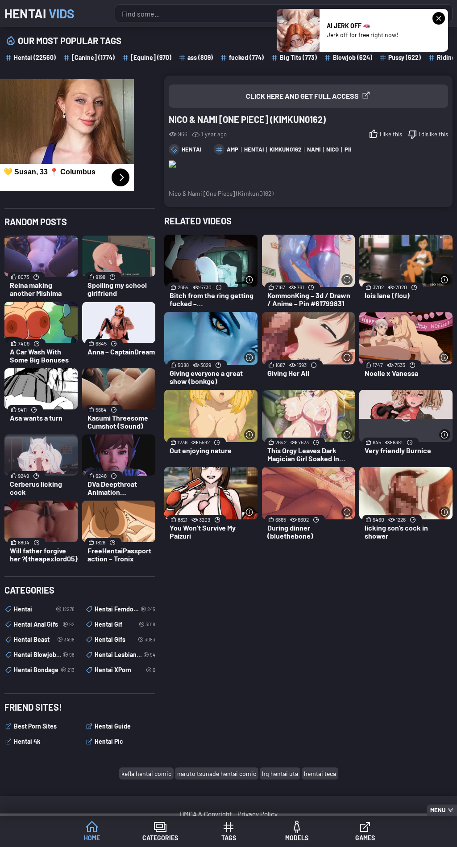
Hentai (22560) (35, 57)
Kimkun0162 (285, 149)
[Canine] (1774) (93, 57)
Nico (332, 149)
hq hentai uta (280, 773)
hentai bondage (44, 670)
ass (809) (200, 57)
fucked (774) (246, 57)
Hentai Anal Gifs (44, 624)
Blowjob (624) (352, 57)
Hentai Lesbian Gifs (125, 654)
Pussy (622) (404, 57)
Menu (437, 809)
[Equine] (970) (151, 57)
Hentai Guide (113, 726)
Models (296, 838)
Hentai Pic (109, 741)
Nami (313, 149)
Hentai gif (125, 624)
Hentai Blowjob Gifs (44, 654)
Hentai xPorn (125, 670)
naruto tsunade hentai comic (216, 773)
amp (232, 149)
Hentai (39, 13)
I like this (391, 134)
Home (92, 838)
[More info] (249, 279)
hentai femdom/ (125, 609)
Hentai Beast (44, 639)
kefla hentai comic (146, 773)
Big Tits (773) (298, 57)
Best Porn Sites (35, 726)
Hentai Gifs (125, 639)
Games (365, 838)
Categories (160, 838)
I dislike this (433, 134)
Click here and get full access (302, 96)
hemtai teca (320, 773)
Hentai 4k (27, 741)
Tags (228, 838)
